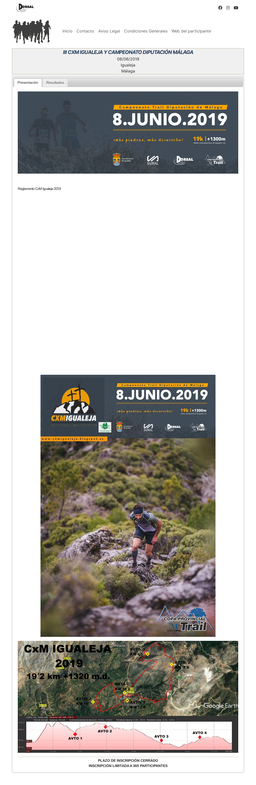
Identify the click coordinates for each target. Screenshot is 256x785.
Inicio (67, 30)
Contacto (85, 30)
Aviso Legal (109, 30)
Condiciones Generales (146, 30)
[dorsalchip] (25, 7)
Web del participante (191, 30)
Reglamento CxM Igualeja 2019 (39, 189)
